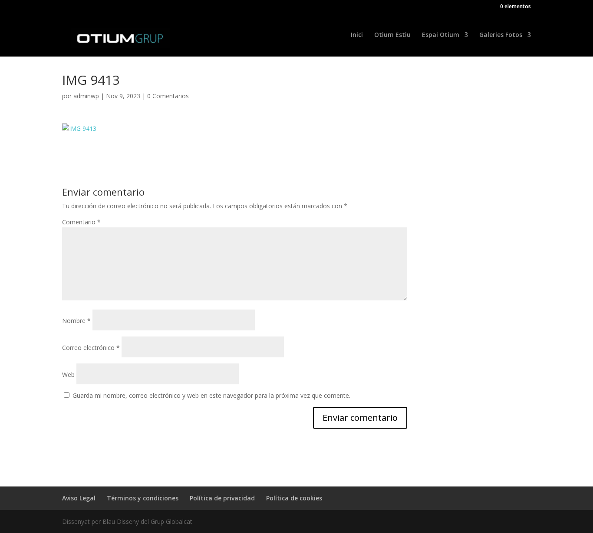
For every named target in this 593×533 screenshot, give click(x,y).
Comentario (81, 222)
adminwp (86, 96)
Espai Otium (440, 35)
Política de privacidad (222, 498)
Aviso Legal (79, 498)
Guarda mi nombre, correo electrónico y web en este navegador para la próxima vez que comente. (211, 395)
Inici (357, 35)
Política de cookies (294, 498)
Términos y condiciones (142, 498)
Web (68, 374)
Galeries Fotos (500, 35)
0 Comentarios (168, 96)
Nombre (76, 320)
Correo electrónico (91, 347)
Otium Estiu (392, 35)
